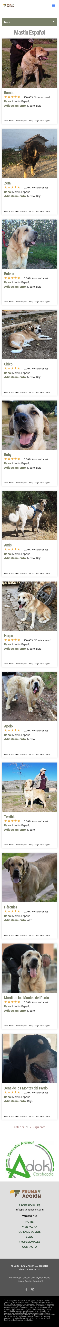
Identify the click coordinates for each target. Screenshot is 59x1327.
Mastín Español (45, 121)
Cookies (34, 1277)
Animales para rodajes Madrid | (18, 1314)
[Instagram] (32, 1289)
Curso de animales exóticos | (34, 1305)
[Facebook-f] (26, 1289)
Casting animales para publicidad (18, 1320)
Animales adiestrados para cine (35, 1318)
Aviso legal (37, 1281)
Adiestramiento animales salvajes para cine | (24, 1316)
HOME (29, 1222)
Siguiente (39, 1127)
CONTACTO (29, 1246)
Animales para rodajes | (22, 1309)
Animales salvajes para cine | (27, 1311)
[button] (53, 5)
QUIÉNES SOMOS (30, 1232)
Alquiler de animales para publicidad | (29, 1306)
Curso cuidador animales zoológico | (20, 1300)
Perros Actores (9, 121)
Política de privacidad (19, 1277)
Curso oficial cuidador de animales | (20, 1304)
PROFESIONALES (29, 1242)
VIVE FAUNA (29, 1226)
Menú (29, 22)
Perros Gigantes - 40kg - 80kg (27, 121)
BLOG (29, 1237)
